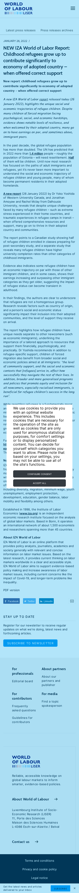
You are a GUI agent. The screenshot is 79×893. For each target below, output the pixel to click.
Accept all (39, 483)
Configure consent (39, 474)
